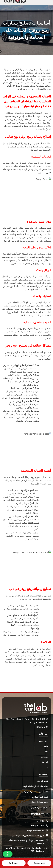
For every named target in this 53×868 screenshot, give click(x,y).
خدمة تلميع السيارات (40, 797)
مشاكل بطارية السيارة (39, 807)
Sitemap (41, 727)
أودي (46, 751)
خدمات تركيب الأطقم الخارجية (36, 791)
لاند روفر (44, 762)
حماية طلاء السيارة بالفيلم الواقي (35, 786)
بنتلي (46, 746)
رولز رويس (43, 741)
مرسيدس (44, 756)
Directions (39, 863)
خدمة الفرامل (42, 781)
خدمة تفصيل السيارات (39, 802)
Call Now (14, 863)
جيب (46, 767)
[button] (8, 854)
